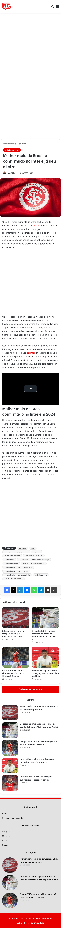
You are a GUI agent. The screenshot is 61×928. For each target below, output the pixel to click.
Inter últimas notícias (12, 556)
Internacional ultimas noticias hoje (17, 575)
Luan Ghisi (11, 173)
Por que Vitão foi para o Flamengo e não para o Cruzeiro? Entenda (13, 673)
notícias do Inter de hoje (13, 579)
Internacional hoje (11, 563)
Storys (5, 845)
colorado (31, 353)
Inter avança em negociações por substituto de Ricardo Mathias (35, 778)
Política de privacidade (12, 818)
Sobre (5, 813)
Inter (32, 548)
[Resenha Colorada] (6, 6)
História (5, 840)
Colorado (22, 548)
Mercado (6, 836)
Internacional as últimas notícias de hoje (34, 560)
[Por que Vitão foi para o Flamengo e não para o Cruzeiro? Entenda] (15, 657)
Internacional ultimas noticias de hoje (18, 567)
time (34, 229)
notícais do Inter (41, 575)
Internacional (35, 225)
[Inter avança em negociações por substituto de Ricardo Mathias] (10, 783)
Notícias (6, 832)
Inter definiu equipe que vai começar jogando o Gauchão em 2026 (45, 673)
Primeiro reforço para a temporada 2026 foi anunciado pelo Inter (13, 633)
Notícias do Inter (18, 144)
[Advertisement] (30, 44)
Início (7, 144)
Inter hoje (36, 552)
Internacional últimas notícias (33, 563)
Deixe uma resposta (30, 689)
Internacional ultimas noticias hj (16, 571)
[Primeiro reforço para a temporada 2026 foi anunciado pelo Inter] (15, 617)
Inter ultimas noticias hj (33, 556)
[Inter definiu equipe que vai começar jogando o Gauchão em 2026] (45, 657)
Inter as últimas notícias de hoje (16, 552)
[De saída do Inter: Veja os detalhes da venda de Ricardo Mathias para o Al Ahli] (45, 617)
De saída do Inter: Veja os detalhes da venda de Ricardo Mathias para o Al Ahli (44, 634)
